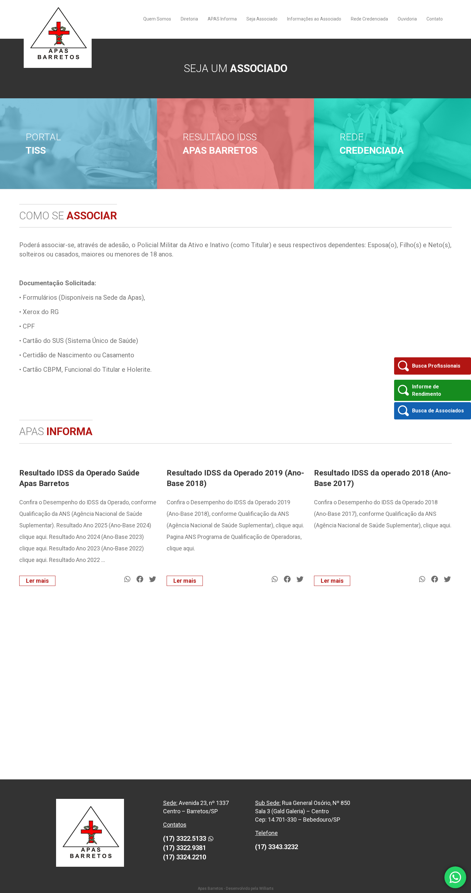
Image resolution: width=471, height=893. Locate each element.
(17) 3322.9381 (184, 848)
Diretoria (189, 18)
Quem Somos (157, 18)
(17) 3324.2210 (184, 857)
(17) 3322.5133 (184, 838)
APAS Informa (222, 18)
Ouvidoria (407, 18)
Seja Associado (261, 18)
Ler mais (37, 580)
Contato (434, 18)
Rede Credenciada (369, 18)
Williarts (266, 888)
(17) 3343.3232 (276, 847)
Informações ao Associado (314, 18)
